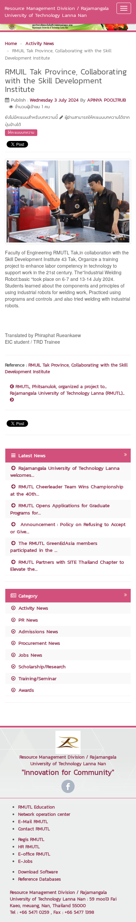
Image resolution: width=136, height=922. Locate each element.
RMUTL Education (36, 807)
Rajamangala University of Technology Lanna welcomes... (64, 471)
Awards (25, 690)
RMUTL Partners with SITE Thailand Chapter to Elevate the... (67, 565)
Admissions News (37, 631)
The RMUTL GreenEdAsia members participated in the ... (53, 546)
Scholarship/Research (41, 666)
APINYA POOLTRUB (106, 100)
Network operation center (44, 814)
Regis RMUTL (31, 839)
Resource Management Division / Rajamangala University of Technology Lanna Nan (57, 11)
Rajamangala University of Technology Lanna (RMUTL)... (67, 393)
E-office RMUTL (34, 854)
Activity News (32, 608)
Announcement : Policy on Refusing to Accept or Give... (67, 527)
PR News (27, 620)
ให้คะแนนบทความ (21, 132)
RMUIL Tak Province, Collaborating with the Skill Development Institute (66, 368)
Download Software (38, 871)
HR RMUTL (29, 846)
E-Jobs (25, 861)
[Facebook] (68, 786)
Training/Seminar (36, 678)
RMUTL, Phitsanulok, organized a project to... (60, 386)
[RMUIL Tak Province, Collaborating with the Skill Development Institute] (68, 201)
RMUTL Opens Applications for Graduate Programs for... (60, 509)
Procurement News (38, 643)
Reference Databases (39, 879)
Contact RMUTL (34, 828)
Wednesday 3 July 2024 (54, 100)
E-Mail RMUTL (33, 821)
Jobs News (29, 655)
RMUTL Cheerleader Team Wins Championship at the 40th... (66, 490)
